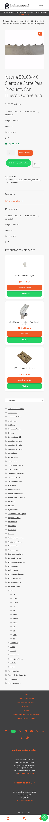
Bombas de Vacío (14, 429)
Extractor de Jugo (14, 477)
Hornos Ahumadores (15, 493)
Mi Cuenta (25, 707)
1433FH (20, 179)
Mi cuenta (8, 818)
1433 (31, 21)
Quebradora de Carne (15, 554)
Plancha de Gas (13, 546)
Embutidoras (12, 461)
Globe (12, 647)
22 (14, 606)
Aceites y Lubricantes (16, 409)
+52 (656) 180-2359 (24, 14)
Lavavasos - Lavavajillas (17, 514)
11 (14, 594)
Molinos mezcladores (15, 538)
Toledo (13, 663)
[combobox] (24, 400)
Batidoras (11, 425)
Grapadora (12, 485)
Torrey (12, 667)
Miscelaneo (12, 530)
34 (14, 627)
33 (14, 610)
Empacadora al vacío (15, 465)
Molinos (11, 534)
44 (14, 631)
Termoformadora (14, 683)
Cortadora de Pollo (15, 445)
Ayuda (26, 694)
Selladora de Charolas (16, 574)
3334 (15, 614)
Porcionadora (13, 550)
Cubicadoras (12, 453)
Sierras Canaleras (14, 582)
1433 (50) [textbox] (24, 400)
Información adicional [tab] (14, 201)
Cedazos (11, 433)
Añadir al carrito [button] (24, 288)
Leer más (24, 334)
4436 (15, 635)
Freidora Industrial (15, 481)
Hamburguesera (14, 489)
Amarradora (12, 413)
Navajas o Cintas (34, 179)
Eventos (26, 711)
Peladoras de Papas (15, 542)
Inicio (7, 21)
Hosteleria (11, 501)
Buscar (24, 818)
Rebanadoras (13, 566)
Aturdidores (12, 421)
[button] (40, 34)
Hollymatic (14, 655)
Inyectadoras (13, 510)
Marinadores (12, 522)
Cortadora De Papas (15, 441)
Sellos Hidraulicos (14, 578)
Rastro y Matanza (14, 558)
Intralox (11, 505)
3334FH (15, 618)
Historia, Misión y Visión (26, 698)
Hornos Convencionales (16, 497)
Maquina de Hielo (14, 518)
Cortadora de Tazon (15, 449)
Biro (26, 21)
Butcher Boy (14, 643)
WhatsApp (25, 293)
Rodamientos (13, 570)
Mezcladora (12, 526)
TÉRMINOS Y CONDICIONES (26, 719)
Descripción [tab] (10, 194)
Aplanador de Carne (15, 417)
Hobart (13, 651)
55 (14, 639)
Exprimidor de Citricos (16, 473)
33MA (15, 622)
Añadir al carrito (25, 153)
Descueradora (13, 457)
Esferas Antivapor (14, 469)
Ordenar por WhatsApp (19, 163)
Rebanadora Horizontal (16, 562)
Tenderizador (13, 679)
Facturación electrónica (25, 702)
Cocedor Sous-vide (15, 437)
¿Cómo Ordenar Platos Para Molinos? (26, 714)
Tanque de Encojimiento (17, 675)
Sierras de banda (17, 21)
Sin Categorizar (13, 671)
